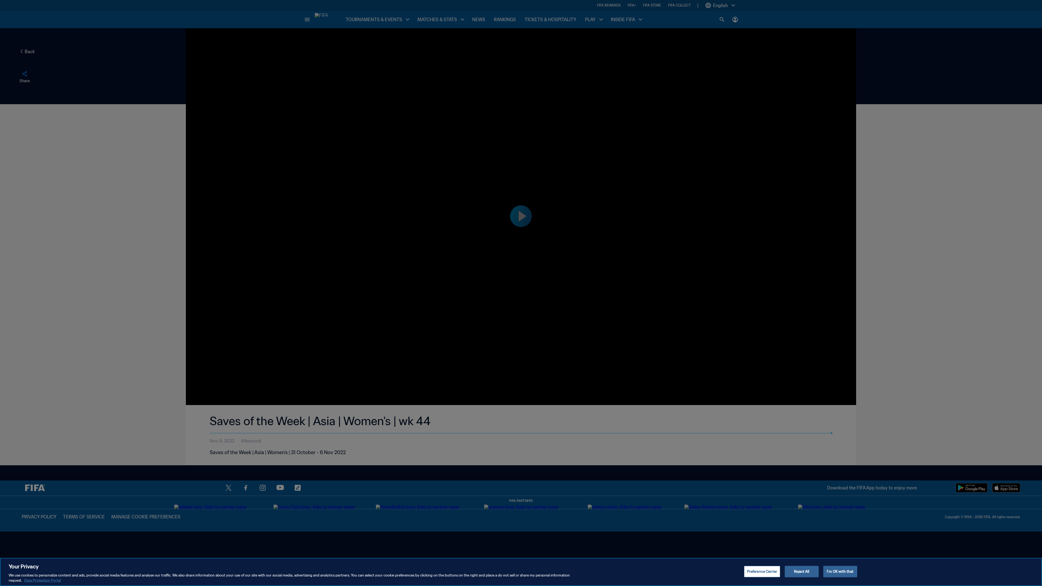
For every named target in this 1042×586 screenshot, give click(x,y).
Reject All (801, 571)
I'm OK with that (840, 571)
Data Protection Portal (42, 580)
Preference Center (762, 571)
